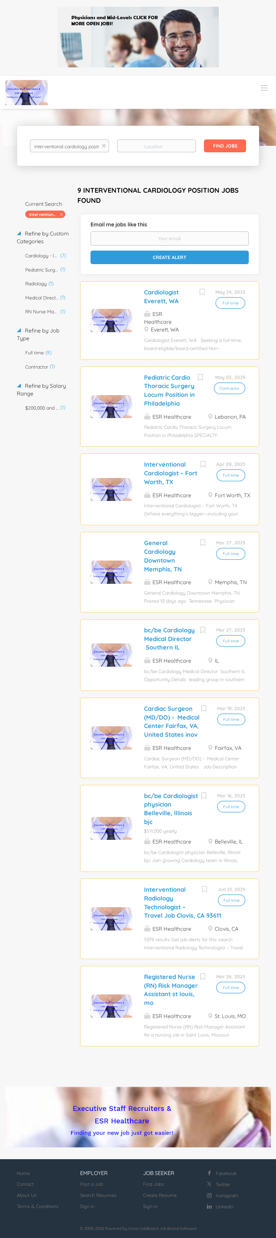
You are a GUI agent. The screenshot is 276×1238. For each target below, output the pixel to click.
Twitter (223, 1184)
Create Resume (160, 1195)
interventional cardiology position (47, 214)
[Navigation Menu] (264, 88)
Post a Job (91, 1184)
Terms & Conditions (38, 1206)
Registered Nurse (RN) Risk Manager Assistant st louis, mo (171, 990)
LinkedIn (225, 1207)
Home (23, 1173)
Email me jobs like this (119, 224)
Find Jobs (225, 146)
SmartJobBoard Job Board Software (162, 1228)
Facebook (226, 1173)
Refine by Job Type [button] (38, 334)
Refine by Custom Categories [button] (43, 237)
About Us (27, 1195)
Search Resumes (98, 1195)
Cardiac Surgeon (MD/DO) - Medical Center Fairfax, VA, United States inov (172, 721)
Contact (25, 1184)
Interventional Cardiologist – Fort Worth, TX (170, 473)
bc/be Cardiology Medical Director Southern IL (169, 638)
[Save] (202, 293)
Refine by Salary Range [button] (41, 389)
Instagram (227, 1196)
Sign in (87, 1206)
